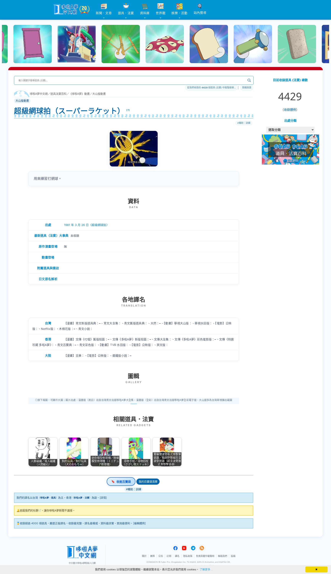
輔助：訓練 (244, 122)
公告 (160, 556)
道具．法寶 (126, 13)
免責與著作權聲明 (205, 556)
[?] (128, 110)
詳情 (103, 497)
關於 (144, 556)
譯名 (177, 556)
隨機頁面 (246, 87)
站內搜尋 (200, 13)
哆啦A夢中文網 (39, 93)
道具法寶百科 (58, 93)
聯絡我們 (222, 556)
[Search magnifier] (249, 80)
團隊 (152, 556)
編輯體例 (139, 523)
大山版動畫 (99, 93)
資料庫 (145, 13)
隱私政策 (187, 556)
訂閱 (169, 556)
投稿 (233, 556)
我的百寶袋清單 (148, 481)
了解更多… (206, 569)
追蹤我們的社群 (29, 510)
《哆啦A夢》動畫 (79, 93)
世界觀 (160, 13)
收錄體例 (290, 110)
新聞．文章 (104, 13)
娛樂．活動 (179, 13)
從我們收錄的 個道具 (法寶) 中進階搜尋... (211, 87)
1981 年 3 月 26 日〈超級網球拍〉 (86, 225)
